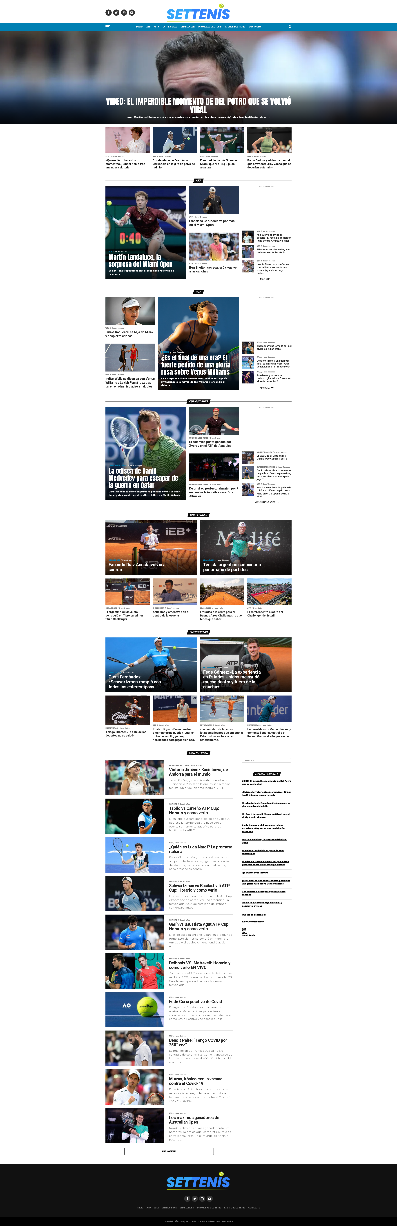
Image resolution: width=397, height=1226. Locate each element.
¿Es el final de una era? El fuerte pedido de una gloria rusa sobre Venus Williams (266, 882)
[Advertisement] (267, 208)
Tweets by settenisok (254, 914)
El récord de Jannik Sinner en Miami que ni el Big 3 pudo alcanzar (266, 816)
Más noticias (169, 1151)
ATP (148, 26)
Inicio (139, 26)
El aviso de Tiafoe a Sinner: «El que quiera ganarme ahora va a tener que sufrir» (265, 863)
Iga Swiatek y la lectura (255, 872)
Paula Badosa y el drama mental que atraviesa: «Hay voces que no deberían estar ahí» (263, 828)
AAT (244, 928)
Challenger (188, 26)
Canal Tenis (248, 935)
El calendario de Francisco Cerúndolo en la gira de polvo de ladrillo (266, 805)
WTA (156, 26)
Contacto (255, 26)
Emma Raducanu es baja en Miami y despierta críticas (262, 904)
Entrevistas (170, 26)
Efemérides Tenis (235, 26)
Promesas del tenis (210, 26)
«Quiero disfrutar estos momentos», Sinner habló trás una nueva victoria (266, 793)
